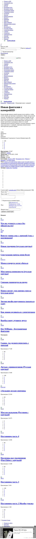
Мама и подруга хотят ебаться (14, 263)
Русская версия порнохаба (15, 163)
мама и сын (21, 162)
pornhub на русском (29, 163)
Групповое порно (9, 10)
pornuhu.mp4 (12, 190)
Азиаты (6, 4)
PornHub (14, 168)
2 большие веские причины (13, 391)
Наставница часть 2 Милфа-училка (17, 503)
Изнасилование (8, 16)
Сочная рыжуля (5, 165)
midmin (9, 152)
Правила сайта (8, 523)
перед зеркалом (30, 165)
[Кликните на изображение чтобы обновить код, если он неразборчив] (15, 208)
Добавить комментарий (7, 211)
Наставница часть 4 (10, 436)
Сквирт (6, 31)
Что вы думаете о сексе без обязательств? (13, 224)
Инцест (6, 18)
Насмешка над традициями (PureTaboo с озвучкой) (13, 459)
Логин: (3, 48)
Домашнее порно (9, 12)
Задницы (6, 13)
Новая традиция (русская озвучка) (16, 246)
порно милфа (22, 165)
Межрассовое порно (10, 24)
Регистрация (4, 53)
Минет (6, 25)
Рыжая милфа (14, 165)
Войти (2, 55)
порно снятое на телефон (8, 166)
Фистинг (6, 37)
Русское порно (8, 28)
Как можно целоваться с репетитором (18, 312)
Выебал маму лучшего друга (14, 320)
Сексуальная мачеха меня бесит (15, 255)
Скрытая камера (8, 30)
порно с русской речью (10, 162)
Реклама (6, 524)
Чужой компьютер (8, 51)
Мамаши (6, 19)
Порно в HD (7, 1)
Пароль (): (26, 48)
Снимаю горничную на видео (14, 282)
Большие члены (8, 9)
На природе (7, 27)
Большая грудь (8, 7)
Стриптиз (7, 33)
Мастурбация (8, 22)
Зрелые (6, 15)
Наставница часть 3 (10, 482)
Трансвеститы (8, 34)
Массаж (6, 21)
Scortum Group (6, 520)
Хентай (6, 36)
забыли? (28, 48)
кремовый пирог (29, 166)
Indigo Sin (9, 168)
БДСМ (6, 6)
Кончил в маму (19, 166)
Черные (6, 39)
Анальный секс (8, 3)
